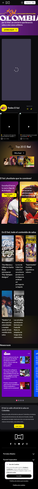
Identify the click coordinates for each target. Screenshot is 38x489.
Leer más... (19, 426)
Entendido (19, 476)
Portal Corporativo (10, 460)
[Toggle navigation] (3, 3)
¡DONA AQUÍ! (9, 30)
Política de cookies (19, 485)
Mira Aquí (17, 153)
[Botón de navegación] (16, 400)
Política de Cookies (11, 472)
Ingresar (28, 2)
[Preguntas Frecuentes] (22, 3)
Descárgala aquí (8, 195)
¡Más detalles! (28, 200)
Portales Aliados (9, 454)
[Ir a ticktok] (11, 444)
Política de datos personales (19, 481)
